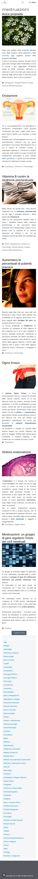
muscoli (6, 767)
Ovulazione (9, 95)
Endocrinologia (9, 713)
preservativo (30, 412)
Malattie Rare (9, 756)
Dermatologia (9, 692)
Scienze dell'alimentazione (12, 86)
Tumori (6, 845)
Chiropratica (8, 671)
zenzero (14, 53)
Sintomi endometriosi (16, 452)
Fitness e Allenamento (12, 720)
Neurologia (8, 770)
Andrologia (8, 649)
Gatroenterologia (10, 728)
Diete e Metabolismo (12, 244)
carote (7, 66)
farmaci (6, 717)
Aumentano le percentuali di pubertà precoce (17, 263)
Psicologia (7, 817)
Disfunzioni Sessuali (11, 703)
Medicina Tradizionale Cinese (15, 763)
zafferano (26, 53)
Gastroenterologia (10, 724)
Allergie (6, 646)
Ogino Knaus (11, 362)
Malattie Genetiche (11, 752)
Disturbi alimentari (10, 706)
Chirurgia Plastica (10, 678)
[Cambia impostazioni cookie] (4, 875)
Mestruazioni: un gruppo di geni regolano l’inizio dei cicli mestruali (18, 538)
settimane (15, 161)
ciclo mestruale (17, 519)
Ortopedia (7, 785)
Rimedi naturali (17, 247)
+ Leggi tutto (19, 633)
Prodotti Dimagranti (11, 809)
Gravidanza (9, 166)
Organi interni (19, 524)
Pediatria (7, 799)
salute (31, 83)
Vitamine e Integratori (12, 856)
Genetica (8, 628)
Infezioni (7, 742)
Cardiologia (8, 667)
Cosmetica (8, 688)
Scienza (7, 834)
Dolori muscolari (10, 710)
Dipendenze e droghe (12, 699)
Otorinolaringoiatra (11, 792)
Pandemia (7, 795)
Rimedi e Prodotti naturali (13, 820)
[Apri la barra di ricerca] (22, 2)
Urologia (7, 852)
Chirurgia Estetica (10, 674)
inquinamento (9, 745)
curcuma (5, 56)
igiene (6, 738)
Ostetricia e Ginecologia (23, 166)
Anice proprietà (12, 14)
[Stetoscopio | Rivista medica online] (4, 2)
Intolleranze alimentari (12, 749)
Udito (5, 849)
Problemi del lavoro (11, 806)
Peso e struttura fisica (12, 802)
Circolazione (8, 685)
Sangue (27, 247)
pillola (18, 412)
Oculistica (7, 774)
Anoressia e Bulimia (11, 653)
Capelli (6, 664)
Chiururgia (7, 681)
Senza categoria (10, 841)
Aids (5, 642)
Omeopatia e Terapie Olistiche (16, 83)
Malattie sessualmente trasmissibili (17, 760)
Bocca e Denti (9, 660)
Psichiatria (8, 813)
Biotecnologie (9, 656)
